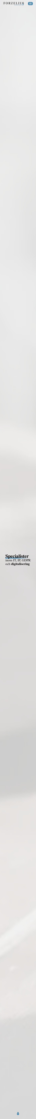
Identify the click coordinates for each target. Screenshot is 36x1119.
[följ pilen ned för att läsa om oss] (18, 1111)
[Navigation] (30, 3)
